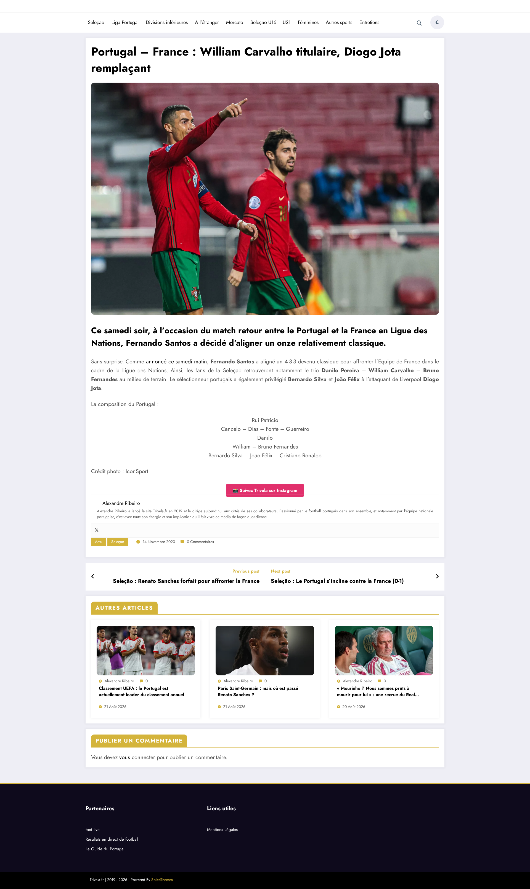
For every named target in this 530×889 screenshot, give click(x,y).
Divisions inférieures (167, 22)
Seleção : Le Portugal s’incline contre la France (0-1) (337, 581)
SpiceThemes (162, 879)
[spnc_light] (437, 22)
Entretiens (369, 22)
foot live (93, 830)
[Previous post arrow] (93, 576)
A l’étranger (207, 22)
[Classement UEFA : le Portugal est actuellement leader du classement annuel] (146, 650)
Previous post (245, 571)
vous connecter (137, 757)
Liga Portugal (125, 22)
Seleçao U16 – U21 (270, 22)
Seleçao (96, 22)
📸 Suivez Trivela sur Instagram (265, 490)
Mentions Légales (222, 830)
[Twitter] (96, 530)
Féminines (308, 22)
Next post (280, 571)
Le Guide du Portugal (105, 849)
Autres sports (339, 22)
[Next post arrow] (437, 576)
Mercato (234, 22)
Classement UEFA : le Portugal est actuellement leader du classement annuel (141, 691)
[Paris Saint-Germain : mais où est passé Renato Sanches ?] (265, 650)
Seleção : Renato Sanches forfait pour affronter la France (186, 581)
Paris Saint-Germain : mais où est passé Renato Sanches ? (258, 691)
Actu (98, 541)
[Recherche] (419, 23)
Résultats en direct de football (112, 839)
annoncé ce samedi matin (176, 362)
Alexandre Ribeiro (119, 681)
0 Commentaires (200, 541)
